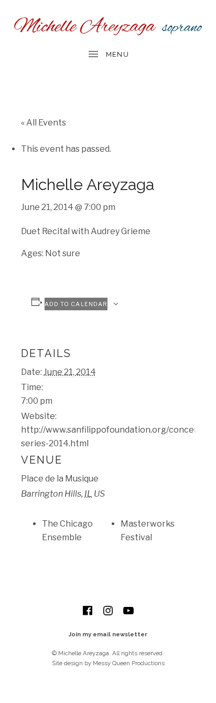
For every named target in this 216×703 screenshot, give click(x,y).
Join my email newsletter (108, 634)
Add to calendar (76, 304)
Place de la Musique (60, 479)
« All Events (43, 123)
